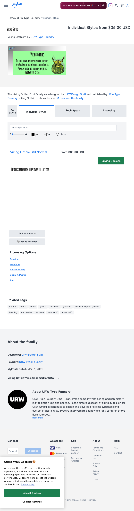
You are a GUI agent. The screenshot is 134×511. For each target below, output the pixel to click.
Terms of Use (97, 457)
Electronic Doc (17, 269)
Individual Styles (36, 112)
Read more (37, 417)
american (54, 306)
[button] (35, 135)
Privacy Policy (96, 464)
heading (13, 312)
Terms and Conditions (98, 449)
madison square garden (87, 306)
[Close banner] (98, 5)
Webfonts (15, 264)
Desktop (14, 259)
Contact (118, 453)
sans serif (53, 312)
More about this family (70, 98)
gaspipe (67, 306)
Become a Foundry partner (76, 450)
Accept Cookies (32, 493)
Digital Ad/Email (18, 274)
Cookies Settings (32, 501)
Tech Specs (73, 110)
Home (11, 18)
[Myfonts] (17, 6)
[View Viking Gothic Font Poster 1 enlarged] (37, 60)
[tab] (12, 111)
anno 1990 (67, 312)
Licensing (109, 110)
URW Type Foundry (28, 18)
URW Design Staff (75, 94)
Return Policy (96, 472)
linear (33, 306)
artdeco (40, 312)
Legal (95, 479)
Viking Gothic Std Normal (28, 152)
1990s (23, 306)
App (12, 280)
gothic (43, 306)
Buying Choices (111, 161)
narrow (12, 306)
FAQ (116, 447)
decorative (26, 312)
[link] (122, 5)
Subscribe (33, 450)
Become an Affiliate (77, 459)
